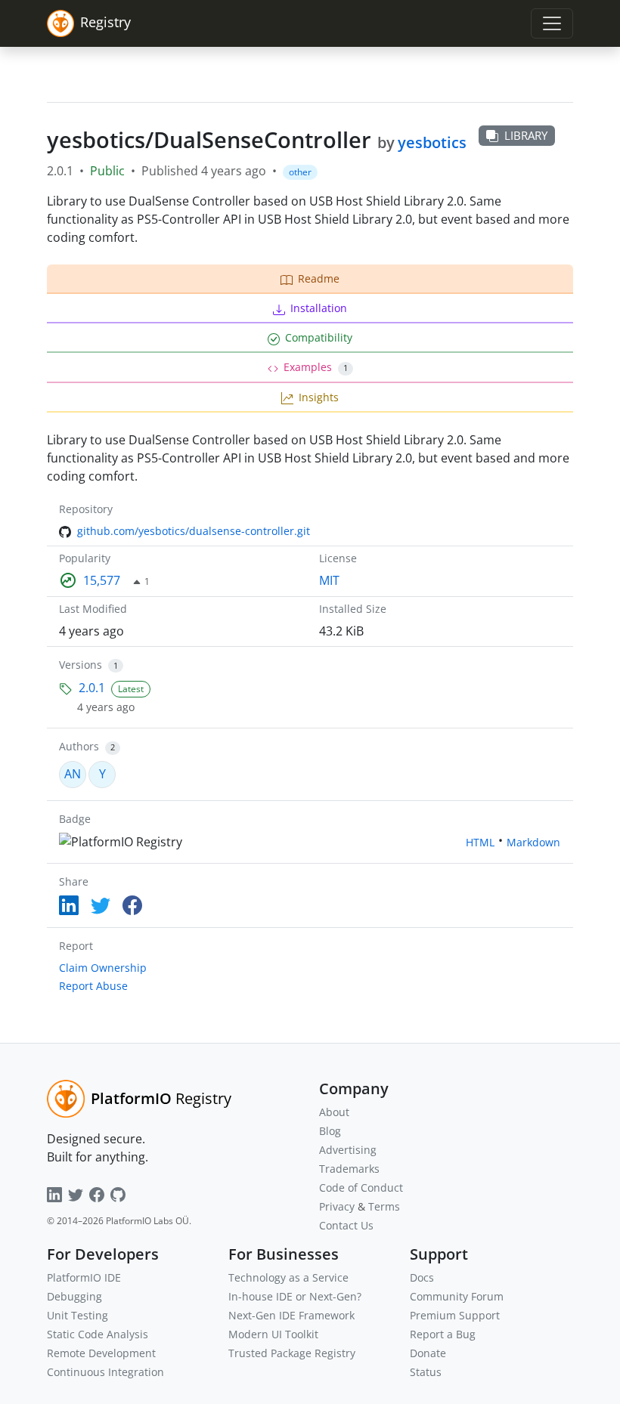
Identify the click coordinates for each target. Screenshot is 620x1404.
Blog (330, 1131)
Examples (316, 367)
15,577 (101, 580)
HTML (480, 842)
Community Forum (457, 1296)
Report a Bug (443, 1334)
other (300, 171)
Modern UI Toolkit (273, 1334)
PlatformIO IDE (84, 1277)
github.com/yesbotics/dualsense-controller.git (193, 531)
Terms (384, 1206)
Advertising (348, 1150)
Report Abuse (93, 986)
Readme (318, 278)
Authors (79, 746)
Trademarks (349, 1168)
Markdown (533, 842)
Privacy (337, 1206)
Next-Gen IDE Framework (291, 1315)
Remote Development (101, 1353)
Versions (80, 664)
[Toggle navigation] (552, 23)
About (334, 1112)
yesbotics (432, 142)
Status (426, 1372)
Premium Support (455, 1315)
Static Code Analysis (97, 1334)
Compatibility (318, 337)
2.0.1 (92, 687)
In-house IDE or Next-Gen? (294, 1296)
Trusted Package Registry (291, 1353)
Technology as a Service (288, 1277)
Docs (422, 1277)
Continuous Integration (105, 1372)
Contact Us (346, 1225)
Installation (318, 308)
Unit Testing (77, 1315)
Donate (428, 1353)
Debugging (74, 1296)
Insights (319, 397)
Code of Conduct (361, 1187)
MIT (329, 580)
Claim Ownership (103, 967)
